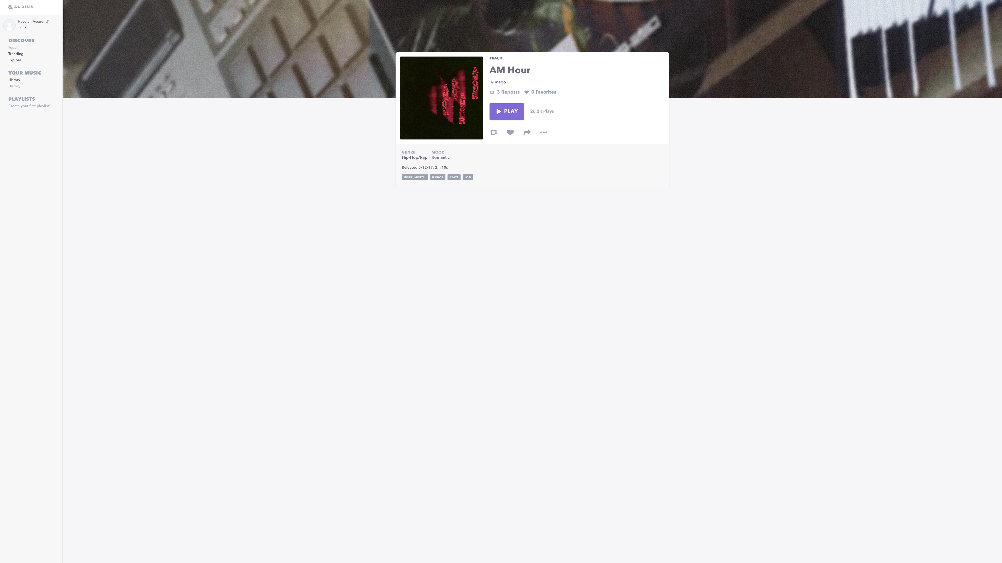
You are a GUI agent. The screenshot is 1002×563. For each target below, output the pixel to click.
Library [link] (14, 80)
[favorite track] (510, 132)
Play (511, 111)
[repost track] (494, 132)
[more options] (544, 132)
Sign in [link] (23, 27)
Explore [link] (14, 60)
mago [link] (500, 82)
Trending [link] (15, 54)
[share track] (527, 132)
